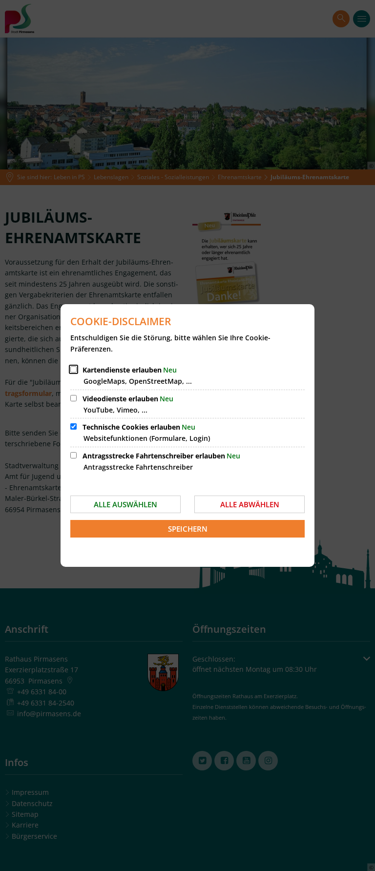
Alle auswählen (125, 504)
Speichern (188, 529)
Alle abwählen (249, 504)
